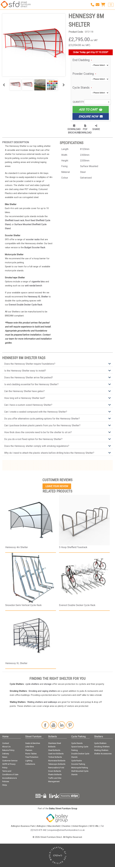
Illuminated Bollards (56, 760)
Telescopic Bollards (56, 764)
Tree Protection (31, 757)
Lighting (28, 760)
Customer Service (9, 760)
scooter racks (33, 239)
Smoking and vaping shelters (43, 691)
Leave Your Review (57, 486)
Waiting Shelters (101, 750)
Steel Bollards (54, 750)
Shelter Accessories (103, 754)
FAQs (4, 785)
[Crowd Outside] (57, 855)
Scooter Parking (78, 764)
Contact (5, 743)
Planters (28, 750)
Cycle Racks (76, 760)
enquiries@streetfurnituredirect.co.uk (66, 830)
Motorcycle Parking (79, 767)
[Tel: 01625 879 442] (93, 5)
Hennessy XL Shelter (38, 296)
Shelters (98, 736)
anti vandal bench (33, 285)
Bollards (52, 736)
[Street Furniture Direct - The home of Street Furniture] (15, 5)
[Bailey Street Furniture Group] (57, 818)
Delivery (5, 754)
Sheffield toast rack (14, 220)
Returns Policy (8, 750)
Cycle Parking (78, 736)
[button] (3, 85)
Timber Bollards (55, 757)
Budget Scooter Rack (34, 247)
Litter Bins (29, 747)
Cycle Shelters (100, 743)
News (4, 757)
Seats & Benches (32, 743)
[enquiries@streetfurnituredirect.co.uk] (98, 5)
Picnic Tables (31, 754)
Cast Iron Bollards (55, 754)
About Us (6, 747)
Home (5, 736)
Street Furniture (33, 736)
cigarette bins (38, 281)
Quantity (78, 102)
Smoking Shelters (101, 747)
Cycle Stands (77, 743)
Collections (30, 764)
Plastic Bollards (55, 774)
